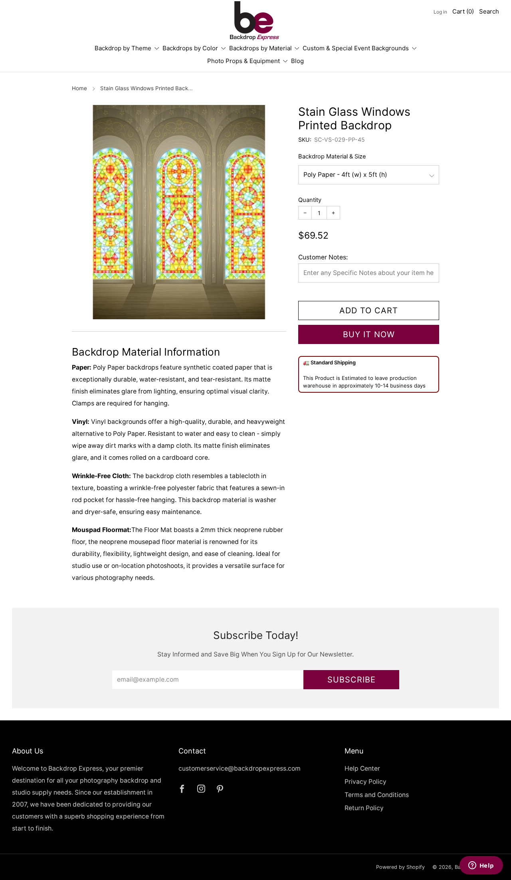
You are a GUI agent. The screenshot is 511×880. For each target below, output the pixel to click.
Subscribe (351, 679)
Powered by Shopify (400, 867)
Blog (297, 61)
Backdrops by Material (260, 48)
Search (489, 11)
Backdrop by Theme (123, 48)
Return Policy (364, 808)
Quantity (309, 200)
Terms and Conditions (377, 795)
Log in (440, 12)
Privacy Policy (365, 781)
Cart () (463, 11)
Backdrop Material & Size (332, 156)
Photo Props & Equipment (243, 61)
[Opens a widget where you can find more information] (481, 866)
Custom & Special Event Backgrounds (356, 48)
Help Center (362, 768)
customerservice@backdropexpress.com (239, 768)
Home (79, 88)
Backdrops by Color (190, 48)
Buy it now (369, 334)
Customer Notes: (323, 257)
